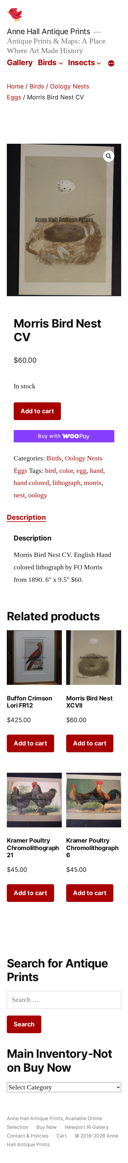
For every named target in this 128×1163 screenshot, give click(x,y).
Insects (81, 62)
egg (81, 470)
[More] (111, 63)
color (66, 470)
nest (19, 495)
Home (15, 86)
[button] (108, 156)
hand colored (31, 482)
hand (96, 470)
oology (37, 495)
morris (93, 482)
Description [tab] (26, 517)
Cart (62, 1136)
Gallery (20, 62)
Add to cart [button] (30, 743)
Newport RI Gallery (87, 1127)
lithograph (66, 482)
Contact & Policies (27, 1136)
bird (50, 470)
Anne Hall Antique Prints (48, 31)
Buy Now (46, 1127)
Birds (47, 62)
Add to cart (37, 411)
